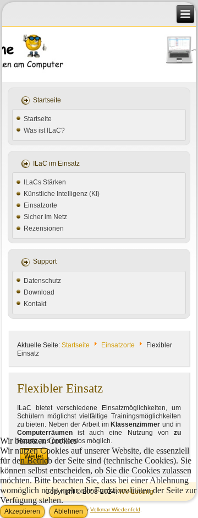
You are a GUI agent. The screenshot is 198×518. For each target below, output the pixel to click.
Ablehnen (68, 511)
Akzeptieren (22, 511)
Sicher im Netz (45, 217)
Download (39, 292)
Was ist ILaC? (44, 130)
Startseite (38, 119)
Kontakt (35, 304)
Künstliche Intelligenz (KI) (62, 194)
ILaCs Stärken (45, 182)
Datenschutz (42, 281)
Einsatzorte (40, 205)
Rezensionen (44, 228)
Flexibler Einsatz (60, 388)
